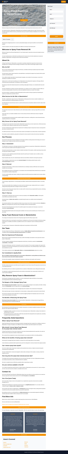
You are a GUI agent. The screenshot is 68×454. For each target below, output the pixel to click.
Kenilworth (16, 404)
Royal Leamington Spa (10, 404)
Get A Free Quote (24, 434)
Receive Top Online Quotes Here (24, 262)
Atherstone (26, 446)
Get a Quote (23, 20)
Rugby (25, 443)
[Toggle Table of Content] (12, 39)
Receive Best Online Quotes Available (24, 178)
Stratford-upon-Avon (21, 404)
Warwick (3, 404)
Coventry (27, 404)
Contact (63, 1)
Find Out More (24, 304)
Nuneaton (26, 445)
